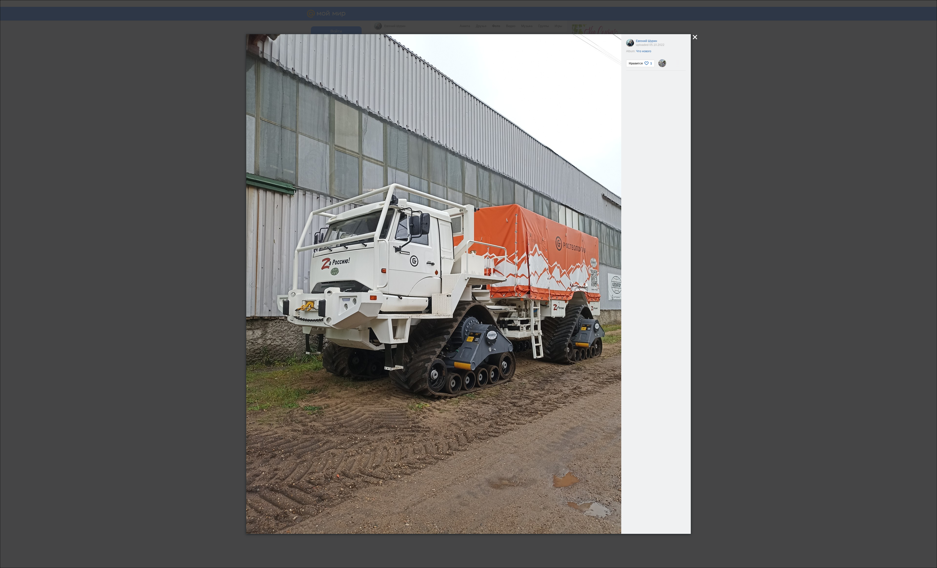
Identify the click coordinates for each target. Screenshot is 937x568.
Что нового (643, 51)
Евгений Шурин (646, 41)
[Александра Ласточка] (662, 63)
